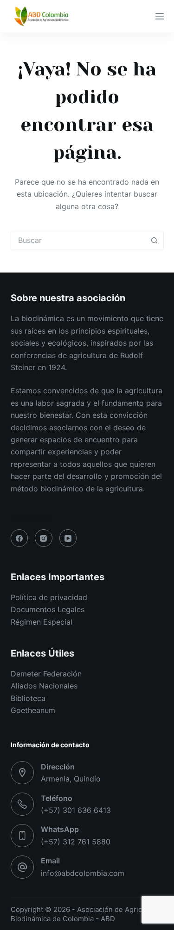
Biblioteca (28, 698)
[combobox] (78, 240)
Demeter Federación (46, 673)
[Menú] (159, 16)
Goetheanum (33, 710)
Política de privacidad (49, 597)
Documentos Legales (47, 609)
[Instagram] (43, 538)
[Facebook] (19, 538)
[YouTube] (68, 538)
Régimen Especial (41, 621)
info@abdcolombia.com (82, 873)
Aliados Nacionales (44, 685)
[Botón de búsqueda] (154, 240)
